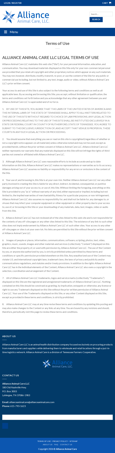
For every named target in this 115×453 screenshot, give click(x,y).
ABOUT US (47, 444)
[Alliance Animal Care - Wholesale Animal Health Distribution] (25, 17)
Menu (14, 32)
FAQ (56, 444)
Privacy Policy (60, 441)
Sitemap (74, 441)
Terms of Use (44, 441)
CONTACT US (66, 444)
